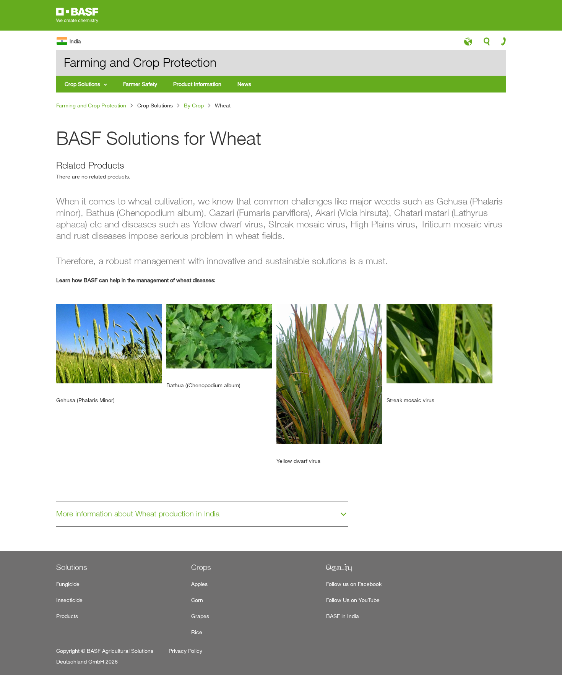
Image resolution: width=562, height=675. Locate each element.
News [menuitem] (244, 84)
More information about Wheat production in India (137, 513)
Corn (197, 600)
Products (67, 616)
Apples (199, 584)
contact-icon (501, 43)
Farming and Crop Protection (91, 105)
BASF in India (342, 616)
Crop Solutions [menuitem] (82, 84)
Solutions (71, 567)
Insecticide (69, 600)
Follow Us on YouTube (353, 600)
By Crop (194, 105)
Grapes (200, 616)
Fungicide (68, 584)
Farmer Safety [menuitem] (140, 84)
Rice (196, 632)
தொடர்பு (339, 567)
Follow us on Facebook (354, 584)
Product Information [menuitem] (197, 84)
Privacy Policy (185, 650)
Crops (201, 567)
